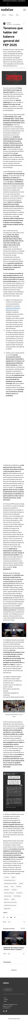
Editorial (6, 858)
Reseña (21, 855)
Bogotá (13, 848)
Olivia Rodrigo (17, 867)
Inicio (5, 968)
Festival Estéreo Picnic (9, 852)
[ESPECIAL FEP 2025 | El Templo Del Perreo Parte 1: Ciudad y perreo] (14, 910)
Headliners (6, 861)
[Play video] (14, 601)
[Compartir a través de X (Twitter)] (7, 889)
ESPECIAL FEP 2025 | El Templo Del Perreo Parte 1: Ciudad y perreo (14, 920)
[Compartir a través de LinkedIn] (11, 889)
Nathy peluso (7, 880)
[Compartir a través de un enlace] (15, 889)
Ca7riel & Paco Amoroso (10, 877)
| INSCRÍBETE (21, 1)
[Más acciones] (24, 24)
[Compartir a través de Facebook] (4, 889)
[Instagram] (4, 981)
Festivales (14, 861)
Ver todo (23, 900)
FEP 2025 (18, 858)
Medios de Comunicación (10, 874)
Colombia (6, 848)
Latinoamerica (7, 867)
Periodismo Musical (9, 864)
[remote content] (14, 416)
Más (17, 15)
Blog (5, 971)
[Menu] (24, 9)
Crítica (12, 858)
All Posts (4, 15)
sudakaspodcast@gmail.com (10, 974)
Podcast (6, 969)
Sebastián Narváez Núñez (10, 855)
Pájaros (13, 870)
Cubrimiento (19, 864)
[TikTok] (6, 981)
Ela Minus (6, 870)
